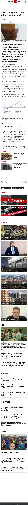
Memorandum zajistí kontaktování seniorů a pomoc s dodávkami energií (19, 155)
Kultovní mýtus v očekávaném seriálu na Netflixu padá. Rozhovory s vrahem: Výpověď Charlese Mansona (14, 356)
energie (3, 188)
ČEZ (9, 188)
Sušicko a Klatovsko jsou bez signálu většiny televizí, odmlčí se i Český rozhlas (13, 423)
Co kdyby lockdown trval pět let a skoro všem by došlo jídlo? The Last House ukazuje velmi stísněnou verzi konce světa (13, 364)
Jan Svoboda (7, 19)
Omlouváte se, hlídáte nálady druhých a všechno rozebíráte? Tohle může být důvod (14, 468)
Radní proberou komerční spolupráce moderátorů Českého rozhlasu (12, 386)
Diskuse (6, 182)
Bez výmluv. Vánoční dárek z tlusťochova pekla (11, 453)
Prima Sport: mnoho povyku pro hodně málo (12, 379)
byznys (14, 188)
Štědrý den (20, 188)
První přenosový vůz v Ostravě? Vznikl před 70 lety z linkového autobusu (12, 408)
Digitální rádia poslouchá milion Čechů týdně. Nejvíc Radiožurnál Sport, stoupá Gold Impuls (12, 416)
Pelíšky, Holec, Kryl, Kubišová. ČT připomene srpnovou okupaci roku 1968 (13, 393)
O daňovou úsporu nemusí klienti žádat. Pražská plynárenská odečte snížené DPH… (20, 165)
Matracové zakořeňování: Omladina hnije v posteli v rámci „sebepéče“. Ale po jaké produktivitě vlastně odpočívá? (13, 460)
